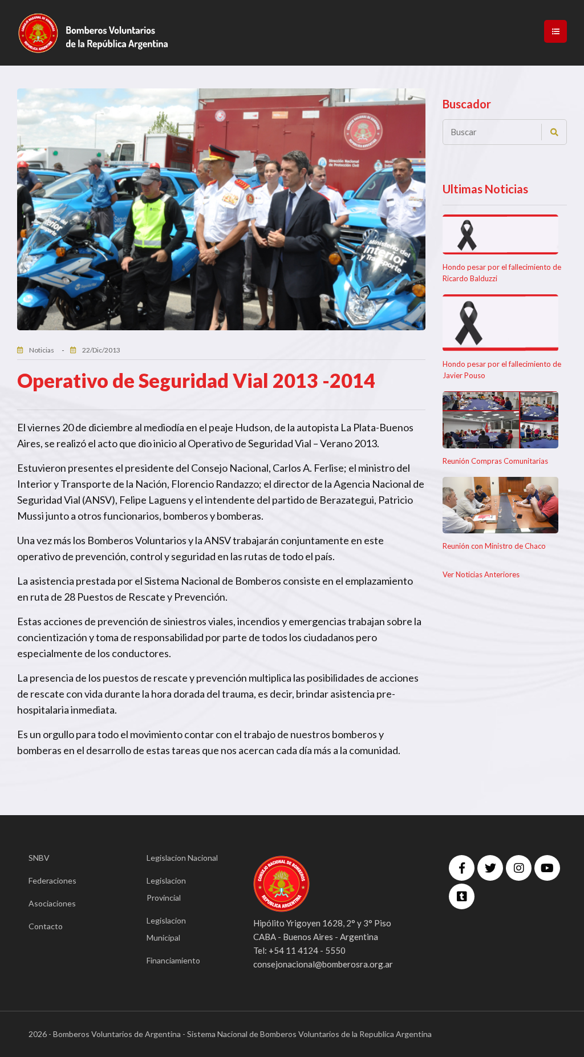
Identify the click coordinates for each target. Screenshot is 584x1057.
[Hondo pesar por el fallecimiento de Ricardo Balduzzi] (501, 234)
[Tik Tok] (461, 896)
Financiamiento (173, 960)
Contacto (46, 926)
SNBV (39, 857)
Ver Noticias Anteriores (481, 574)
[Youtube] (547, 868)
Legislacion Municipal (166, 929)
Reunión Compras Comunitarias (495, 460)
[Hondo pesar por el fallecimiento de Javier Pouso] (501, 322)
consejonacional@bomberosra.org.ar (323, 964)
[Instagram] (519, 868)
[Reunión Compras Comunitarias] (501, 419)
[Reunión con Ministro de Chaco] (501, 505)
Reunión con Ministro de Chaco (494, 545)
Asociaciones (52, 903)
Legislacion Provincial (166, 889)
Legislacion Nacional (182, 857)
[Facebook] (461, 868)
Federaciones (52, 880)
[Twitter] (490, 868)
